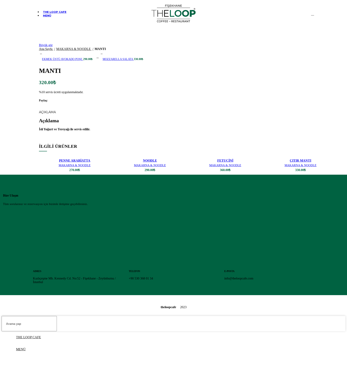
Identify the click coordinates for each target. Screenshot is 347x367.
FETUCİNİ (225, 160)
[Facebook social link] (51, 100)
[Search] (312, 14)
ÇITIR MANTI (300, 160)
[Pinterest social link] (60, 100)
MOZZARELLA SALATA (118, 59)
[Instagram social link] (306, 13)
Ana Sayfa (46, 49)
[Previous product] (41, 53)
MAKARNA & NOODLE (74, 49)
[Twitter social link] (55, 100)
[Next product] (102, 53)
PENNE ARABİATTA (74, 160)
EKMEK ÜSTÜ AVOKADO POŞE (62, 59)
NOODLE (150, 160)
